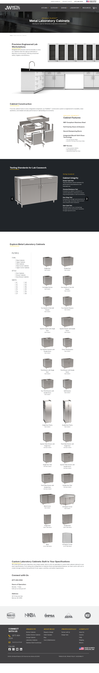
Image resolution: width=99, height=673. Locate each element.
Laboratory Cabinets (31, 640)
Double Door (67, 269)
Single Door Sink (47, 465)
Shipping (81, 640)
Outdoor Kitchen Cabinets (33, 635)
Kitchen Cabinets (31, 632)
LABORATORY (74, 8)
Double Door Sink (67, 486)
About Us (81, 632)
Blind (47, 545)
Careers (81, 635)
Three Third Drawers (67, 350)
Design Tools (64, 635)
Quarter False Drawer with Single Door (47, 445)
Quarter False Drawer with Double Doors (67, 466)
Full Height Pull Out (47, 288)
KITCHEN (44, 8)
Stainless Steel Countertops (33, 642)
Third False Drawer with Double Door (47, 487)
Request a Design (48, 632)
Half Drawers (67, 391)
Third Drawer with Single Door (47, 372)
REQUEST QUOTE (67, 1)
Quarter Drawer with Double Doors (67, 330)
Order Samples (48, 635)
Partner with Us (65, 632)
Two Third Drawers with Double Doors (47, 392)
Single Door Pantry (47, 426)
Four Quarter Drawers (67, 309)
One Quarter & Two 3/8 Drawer (67, 289)
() (96, 8)
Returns (81, 642)
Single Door (47, 269)
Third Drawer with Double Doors (67, 372)
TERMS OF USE (62, 656)
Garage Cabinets (30, 637)
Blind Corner (47, 507)
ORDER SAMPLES (55, 1)
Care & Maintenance (49, 640)
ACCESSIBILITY (80, 656)
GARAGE (64, 8)
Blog (45, 637)
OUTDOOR (54, 8)
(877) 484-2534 (78, 1)
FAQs (80, 637)
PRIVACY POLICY (71, 656)
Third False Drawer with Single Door (67, 445)
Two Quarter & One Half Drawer (47, 310)
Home (11, 35)
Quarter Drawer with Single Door (47, 330)
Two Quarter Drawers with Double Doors (47, 351)
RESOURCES (87, 8)
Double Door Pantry (67, 426)
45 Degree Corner (67, 507)
